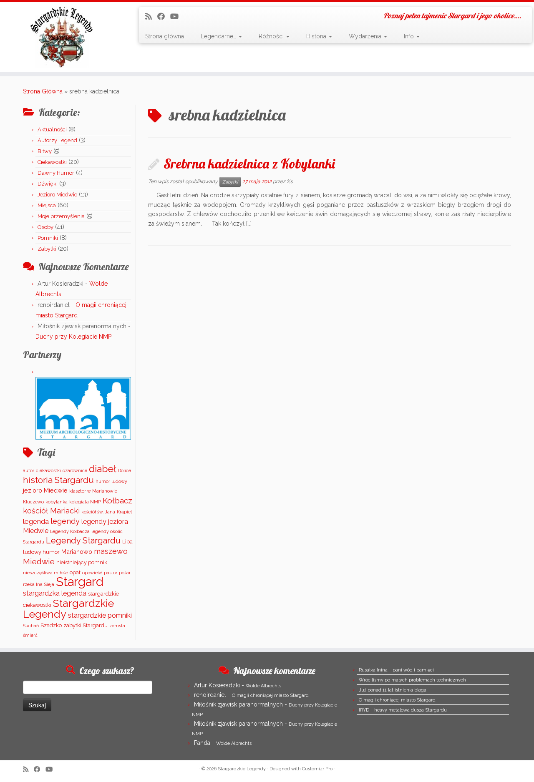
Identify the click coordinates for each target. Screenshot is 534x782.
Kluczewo (33, 501)
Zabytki (47, 249)
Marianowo (76, 551)
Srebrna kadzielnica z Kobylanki (249, 163)
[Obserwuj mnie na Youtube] (177, 16)
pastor (110, 572)
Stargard (79, 581)
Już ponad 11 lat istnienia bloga (392, 690)
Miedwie (39, 561)
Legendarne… (219, 36)
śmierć (30, 635)
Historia (317, 36)
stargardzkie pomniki (100, 615)
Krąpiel (124, 511)
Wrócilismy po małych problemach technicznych (412, 680)
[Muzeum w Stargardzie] (83, 408)
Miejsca (47, 205)
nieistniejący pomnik (81, 562)
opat (75, 572)
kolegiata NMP (85, 501)
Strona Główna (43, 91)
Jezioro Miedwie (57, 194)
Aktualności (52, 129)
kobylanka (56, 501)
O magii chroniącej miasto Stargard (270, 695)
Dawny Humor (56, 173)
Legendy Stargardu (83, 541)
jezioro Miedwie (45, 490)
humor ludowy (111, 481)
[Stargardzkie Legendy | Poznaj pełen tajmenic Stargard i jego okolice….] (61, 37)
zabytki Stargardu (85, 625)
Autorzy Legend (57, 140)
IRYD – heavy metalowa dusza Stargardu (403, 710)
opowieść (92, 572)
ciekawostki (48, 470)
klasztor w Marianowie (93, 490)
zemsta (117, 625)
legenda (36, 521)
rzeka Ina (33, 584)
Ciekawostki (52, 162)
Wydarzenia (366, 36)
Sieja (49, 584)
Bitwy (45, 151)
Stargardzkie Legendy (68, 608)
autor (28, 470)
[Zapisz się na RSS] (151, 16)
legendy (65, 521)
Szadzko (51, 625)
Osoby (45, 227)
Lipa (127, 541)
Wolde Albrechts (263, 686)
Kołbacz (117, 500)
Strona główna (164, 36)
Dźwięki (48, 184)
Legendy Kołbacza (70, 531)
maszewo (111, 551)
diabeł (102, 468)
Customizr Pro (317, 769)
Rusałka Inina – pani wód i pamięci (396, 670)
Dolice (124, 470)
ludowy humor (41, 552)
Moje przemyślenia (61, 216)
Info (410, 36)
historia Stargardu (58, 480)
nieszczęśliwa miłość (45, 572)
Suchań (31, 625)
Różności (272, 36)
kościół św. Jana (98, 511)
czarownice (75, 470)
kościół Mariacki (51, 510)
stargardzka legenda (54, 593)
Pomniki (48, 238)
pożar (125, 572)
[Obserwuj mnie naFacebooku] (163, 16)
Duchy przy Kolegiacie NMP (73, 336)
